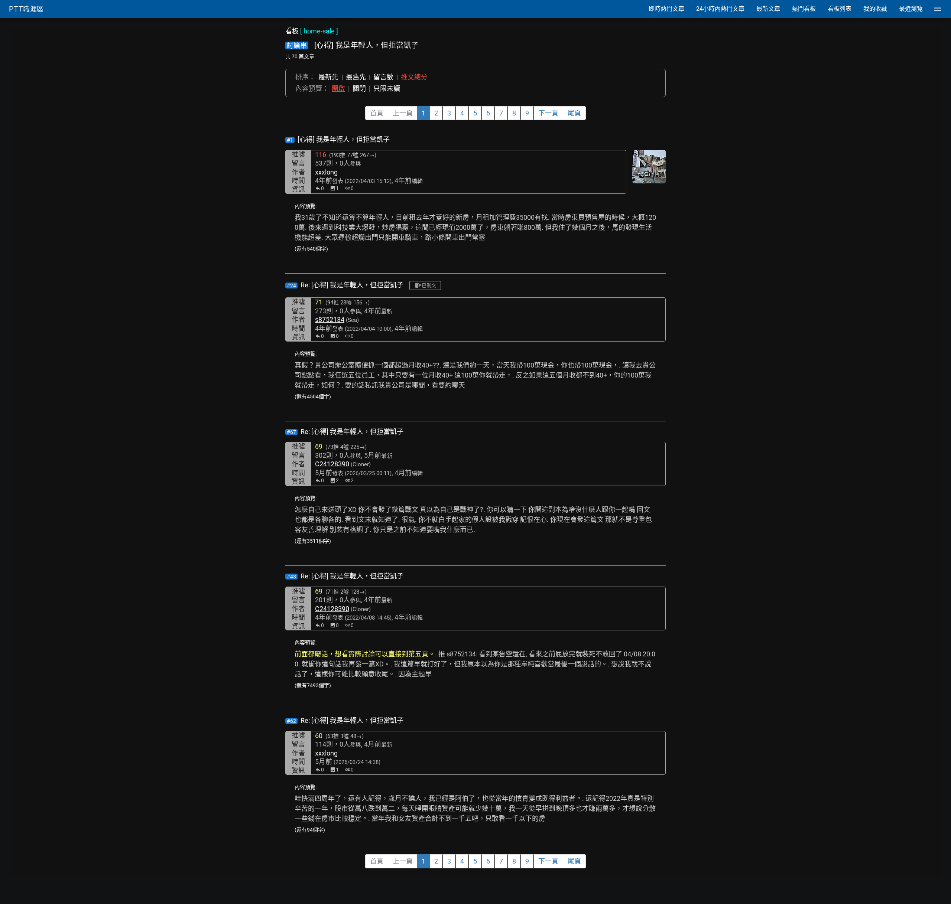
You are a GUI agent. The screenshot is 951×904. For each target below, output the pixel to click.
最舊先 (356, 77)
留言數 (383, 77)
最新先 (328, 77)
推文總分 (414, 77)
